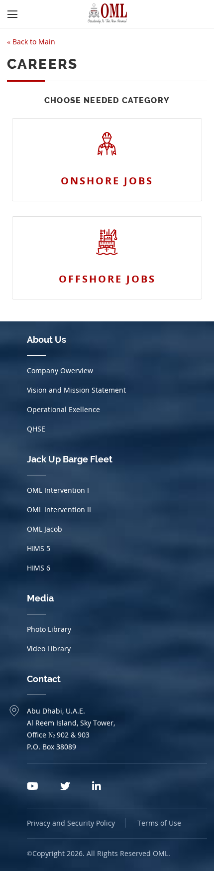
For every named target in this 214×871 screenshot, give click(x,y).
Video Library (49, 648)
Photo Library (49, 629)
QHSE (36, 429)
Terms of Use (159, 823)
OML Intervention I (58, 490)
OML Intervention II (59, 509)
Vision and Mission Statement (76, 390)
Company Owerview (60, 370)
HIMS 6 (38, 568)
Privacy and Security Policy (71, 823)
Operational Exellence (63, 409)
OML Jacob (44, 529)
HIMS (38, 548)
